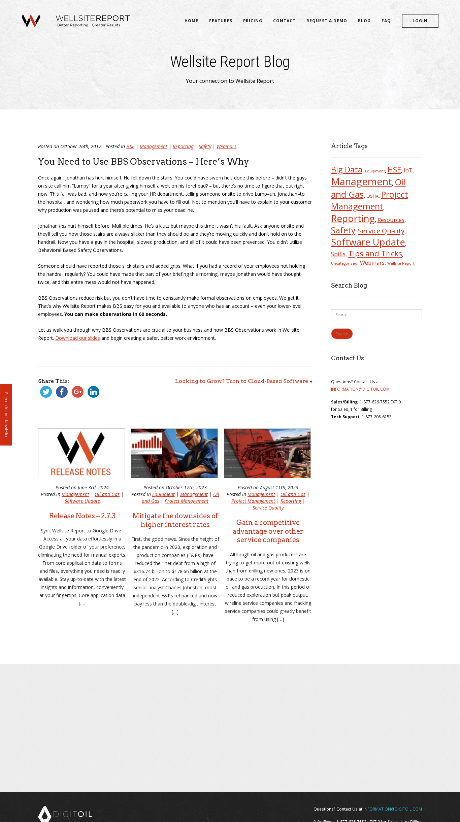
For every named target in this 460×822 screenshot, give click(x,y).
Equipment (163, 494)
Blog (364, 21)
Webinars (226, 146)
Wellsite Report (401, 263)
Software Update (82, 501)
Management (153, 146)
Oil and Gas (107, 494)
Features (220, 21)
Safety (205, 146)
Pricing (252, 21)
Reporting (183, 146)
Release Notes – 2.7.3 (82, 516)
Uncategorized (344, 263)
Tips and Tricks (375, 253)
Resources (390, 220)
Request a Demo (326, 21)
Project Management (186, 501)
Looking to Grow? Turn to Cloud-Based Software (241, 381)
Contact (284, 21)
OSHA (372, 196)
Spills (338, 254)
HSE (130, 146)
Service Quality (268, 507)
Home (191, 21)
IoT (408, 170)
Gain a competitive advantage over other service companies (268, 531)
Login (420, 21)
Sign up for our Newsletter (6, 414)
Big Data (346, 169)
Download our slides (77, 338)
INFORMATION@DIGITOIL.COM (360, 389)
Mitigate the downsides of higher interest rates (175, 520)
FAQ (386, 21)
